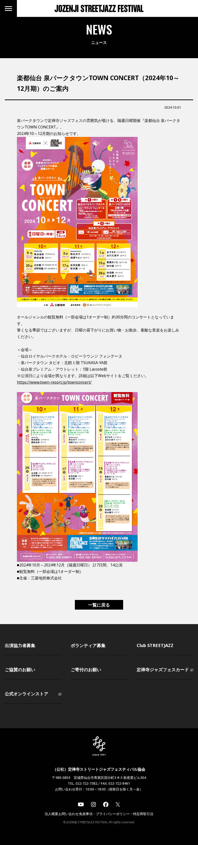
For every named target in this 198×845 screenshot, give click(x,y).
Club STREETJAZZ (155, 645)
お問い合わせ (68, 813)
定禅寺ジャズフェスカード (163, 669)
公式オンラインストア (26, 694)
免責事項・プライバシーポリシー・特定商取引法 (116, 813)
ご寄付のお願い (86, 669)
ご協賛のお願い (20, 669)
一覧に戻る (99, 605)
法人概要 (51, 813)
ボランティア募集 (88, 645)
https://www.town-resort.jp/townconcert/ (54, 382)
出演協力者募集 (20, 645)
